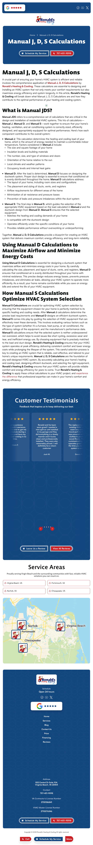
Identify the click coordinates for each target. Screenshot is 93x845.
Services (46, 721)
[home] (46, 19)
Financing (46, 738)
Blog (46, 725)
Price (46, 733)
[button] (69, 839)
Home (32, 35)
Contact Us (46, 729)
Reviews (46, 742)
